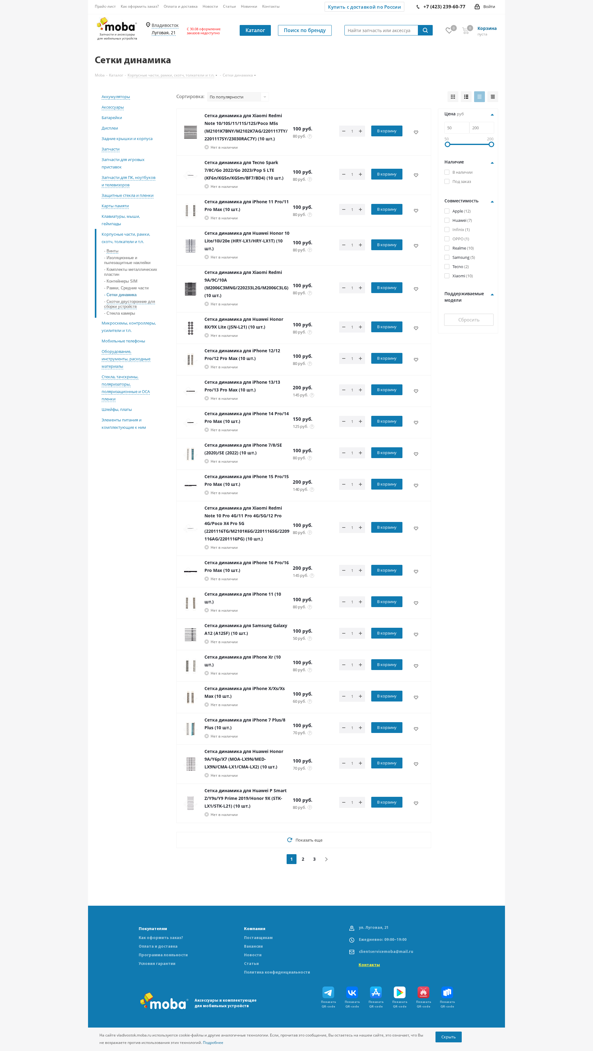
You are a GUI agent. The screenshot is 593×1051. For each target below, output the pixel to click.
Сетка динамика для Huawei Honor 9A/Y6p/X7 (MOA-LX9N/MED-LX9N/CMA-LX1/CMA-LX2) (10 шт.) (243, 759)
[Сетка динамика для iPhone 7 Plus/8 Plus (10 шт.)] (190, 729)
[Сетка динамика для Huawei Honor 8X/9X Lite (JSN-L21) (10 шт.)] (190, 328)
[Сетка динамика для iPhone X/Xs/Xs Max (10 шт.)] (190, 697)
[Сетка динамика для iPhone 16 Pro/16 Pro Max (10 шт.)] (190, 571)
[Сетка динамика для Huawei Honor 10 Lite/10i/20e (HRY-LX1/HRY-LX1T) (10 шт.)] (190, 246)
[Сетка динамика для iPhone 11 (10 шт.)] (190, 603)
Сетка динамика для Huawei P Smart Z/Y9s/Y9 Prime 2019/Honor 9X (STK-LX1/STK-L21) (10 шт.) (245, 798)
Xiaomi (458, 276)
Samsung (460, 257)
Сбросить (469, 320)
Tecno (457, 266)
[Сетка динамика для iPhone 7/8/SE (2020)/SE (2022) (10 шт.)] (190, 454)
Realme (459, 248)
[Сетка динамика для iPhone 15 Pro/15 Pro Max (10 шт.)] (190, 485)
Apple (457, 211)
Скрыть (448, 1037)
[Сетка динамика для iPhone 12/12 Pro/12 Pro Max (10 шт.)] (190, 359)
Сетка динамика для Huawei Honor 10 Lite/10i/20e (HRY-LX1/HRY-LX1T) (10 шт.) (246, 240)
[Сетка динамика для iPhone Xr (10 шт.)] (190, 666)
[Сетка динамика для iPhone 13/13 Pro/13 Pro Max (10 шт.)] (190, 391)
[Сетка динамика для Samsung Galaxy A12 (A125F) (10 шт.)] (190, 634)
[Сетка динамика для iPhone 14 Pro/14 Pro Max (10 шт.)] (190, 422)
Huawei (459, 220)
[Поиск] (425, 30)
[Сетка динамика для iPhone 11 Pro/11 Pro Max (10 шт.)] (190, 210)
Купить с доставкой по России (364, 7)
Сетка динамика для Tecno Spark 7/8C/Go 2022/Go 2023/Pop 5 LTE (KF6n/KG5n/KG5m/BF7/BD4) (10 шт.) (244, 170)
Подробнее (213, 1042)
